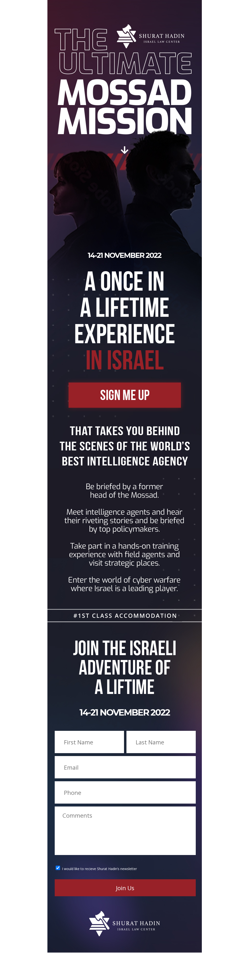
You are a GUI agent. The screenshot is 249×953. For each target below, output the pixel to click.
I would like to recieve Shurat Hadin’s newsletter (99, 868)
